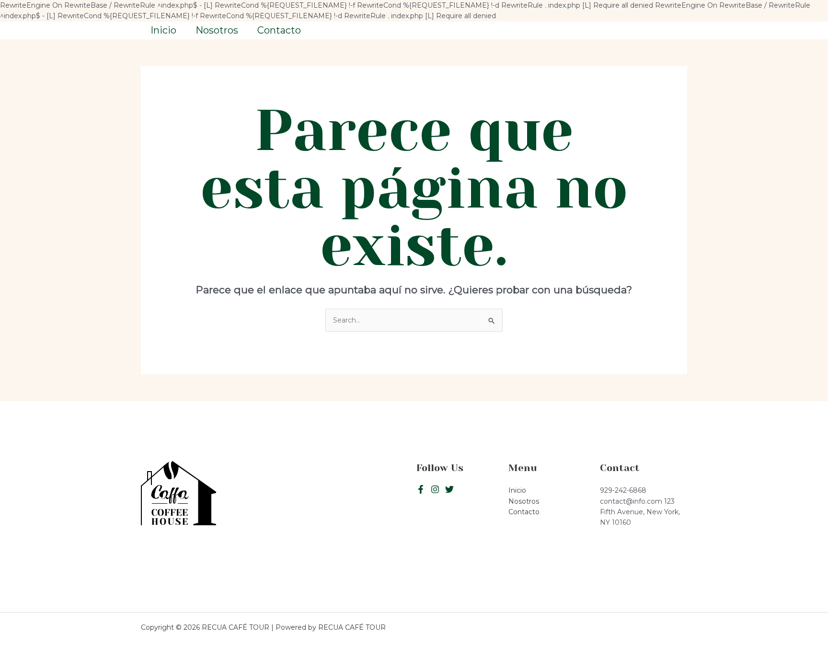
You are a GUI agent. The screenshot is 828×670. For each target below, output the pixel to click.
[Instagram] (449, 489)
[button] (643, 30)
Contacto (279, 30)
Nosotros (217, 30)
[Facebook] (420, 489)
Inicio (163, 30)
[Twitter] (435, 489)
